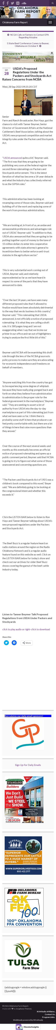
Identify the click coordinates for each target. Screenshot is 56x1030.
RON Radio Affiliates (46, 1011)
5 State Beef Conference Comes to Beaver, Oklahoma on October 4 (28, 44)
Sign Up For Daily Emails (28, 764)
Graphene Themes (24, 1009)
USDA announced (12, 157)
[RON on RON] (12, 2)
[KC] (8, 2)
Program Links (48, 1017)
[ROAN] (3, 2)
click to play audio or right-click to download (26, 629)
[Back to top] (49, 1023)
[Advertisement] (28, 678)
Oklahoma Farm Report (15, 22)
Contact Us (50, 1014)
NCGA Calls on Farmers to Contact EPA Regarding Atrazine (29, 36)
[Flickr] (17, 2)
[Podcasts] (23, 2)
